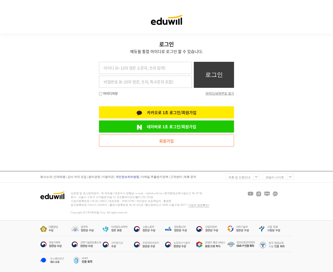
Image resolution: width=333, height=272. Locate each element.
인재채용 (60, 177)
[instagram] (258, 194)
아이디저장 (110, 93)
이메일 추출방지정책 (154, 177)
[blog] (267, 194)
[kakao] (275, 194)
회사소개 (46, 177)
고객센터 (176, 177)
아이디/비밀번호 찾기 (220, 93)
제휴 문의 (190, 177)
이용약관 (108, 177)
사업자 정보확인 (198, 205)
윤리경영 (94, 177)
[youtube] (250, 194)
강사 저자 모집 (77, 177)
